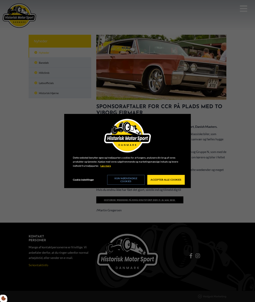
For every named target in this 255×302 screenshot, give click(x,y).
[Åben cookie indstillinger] (3, 298)
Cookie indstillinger (83, 179)
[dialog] (127, 151)
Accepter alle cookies (166, 179)
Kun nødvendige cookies (126, 180)
